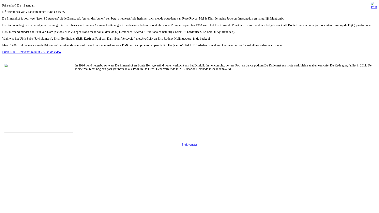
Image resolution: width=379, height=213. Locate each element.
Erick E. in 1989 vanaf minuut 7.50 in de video (31, 52)
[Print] (374, 4)
